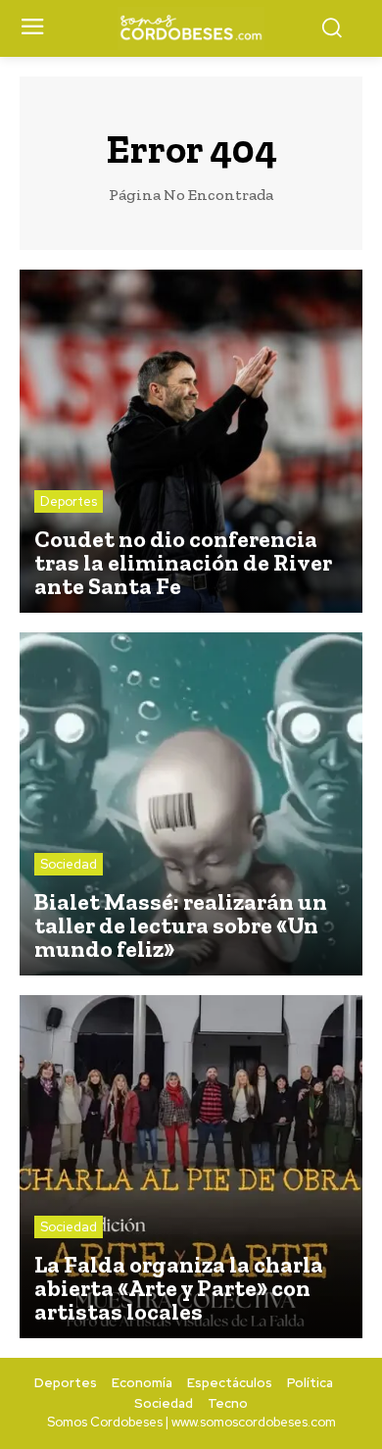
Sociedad (68, 864)
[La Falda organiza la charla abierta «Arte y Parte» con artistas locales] (191, 1166)
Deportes (68, 501)
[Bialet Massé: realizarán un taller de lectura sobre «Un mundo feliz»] (191, 803)
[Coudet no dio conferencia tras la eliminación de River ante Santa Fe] (191, 441)
